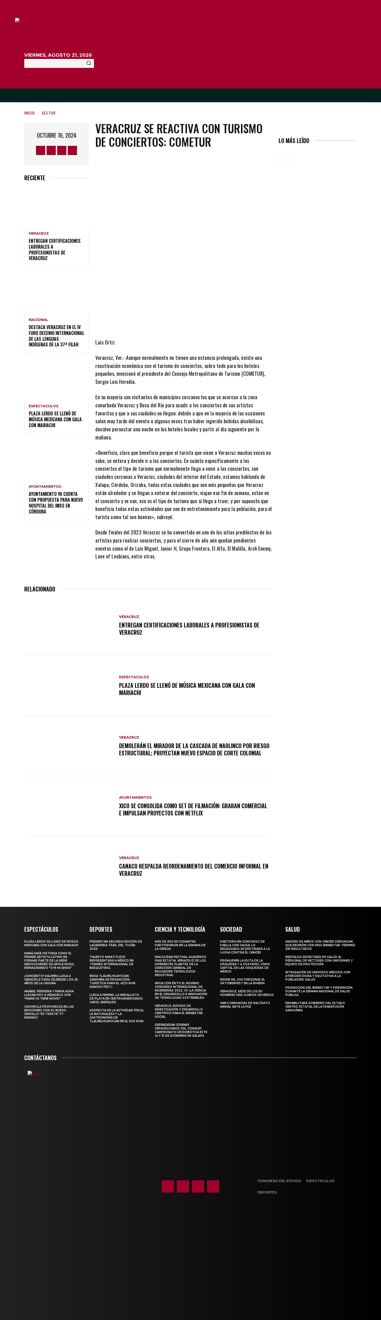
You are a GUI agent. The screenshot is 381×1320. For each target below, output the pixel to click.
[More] (230, 321)
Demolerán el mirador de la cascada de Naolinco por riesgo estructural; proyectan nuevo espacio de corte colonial (194, 749)
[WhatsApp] (213, 321)
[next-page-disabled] (291, 159)
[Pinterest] (196, 321)
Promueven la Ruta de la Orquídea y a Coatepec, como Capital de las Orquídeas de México (245, 966)
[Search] (88, 63)
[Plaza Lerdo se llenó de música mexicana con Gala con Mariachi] (56, 379)
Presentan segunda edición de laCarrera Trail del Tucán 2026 (116, 945)
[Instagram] (51, 150)
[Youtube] (72, 150)
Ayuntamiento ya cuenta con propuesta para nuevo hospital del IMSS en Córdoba (56, 503)
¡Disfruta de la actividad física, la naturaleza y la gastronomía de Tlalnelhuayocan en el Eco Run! (117, 1016)
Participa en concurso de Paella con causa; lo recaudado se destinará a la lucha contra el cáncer (245, 947)
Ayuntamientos (45, 486)
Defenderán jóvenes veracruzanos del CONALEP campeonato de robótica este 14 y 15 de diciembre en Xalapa (181, 1030)
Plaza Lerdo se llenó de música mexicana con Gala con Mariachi (55, 419)
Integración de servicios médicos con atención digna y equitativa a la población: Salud (317, 976)
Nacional (38, 320)
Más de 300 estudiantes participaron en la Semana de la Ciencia (180, 945)
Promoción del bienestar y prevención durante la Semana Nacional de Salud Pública (319, 991)
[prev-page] (282, 159)
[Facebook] (40, 150)
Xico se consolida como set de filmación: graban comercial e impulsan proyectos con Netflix (193, 809)
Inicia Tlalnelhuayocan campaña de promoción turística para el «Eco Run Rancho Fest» (112, 981)
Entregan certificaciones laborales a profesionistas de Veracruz (55, 249)
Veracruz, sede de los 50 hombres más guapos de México (247, 993)
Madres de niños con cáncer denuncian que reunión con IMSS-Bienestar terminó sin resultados (320, 945)
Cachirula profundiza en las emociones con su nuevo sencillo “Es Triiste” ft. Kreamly (49, 1012)
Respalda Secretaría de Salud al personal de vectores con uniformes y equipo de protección (319, 960)
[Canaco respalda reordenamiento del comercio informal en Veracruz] (69, 866)
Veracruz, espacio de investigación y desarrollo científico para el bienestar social (179, 1011)
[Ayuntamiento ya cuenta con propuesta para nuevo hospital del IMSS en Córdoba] (56, 460)
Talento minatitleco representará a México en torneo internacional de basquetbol (112, 962)
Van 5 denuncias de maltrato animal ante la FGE (245, 1005)
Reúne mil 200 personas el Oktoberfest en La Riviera (242, 981)
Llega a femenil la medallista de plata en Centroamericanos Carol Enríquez (116, 998)
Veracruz (39, 233)
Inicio (29, 113)
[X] (61, 150)
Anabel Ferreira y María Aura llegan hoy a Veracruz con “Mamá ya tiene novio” (49, 995)
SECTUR (49, 113)
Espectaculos (43, 406)
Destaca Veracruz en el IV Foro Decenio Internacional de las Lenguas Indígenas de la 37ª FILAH (56, 336)
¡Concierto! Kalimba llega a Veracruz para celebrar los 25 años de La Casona (51, 979)
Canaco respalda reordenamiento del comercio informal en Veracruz (193, 869)
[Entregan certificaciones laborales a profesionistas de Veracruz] (56, 206)
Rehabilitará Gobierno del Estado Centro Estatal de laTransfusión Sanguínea (315, 1006)
